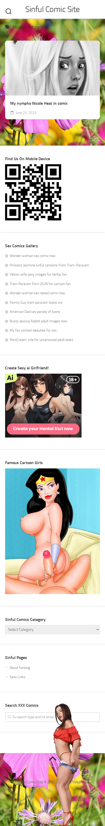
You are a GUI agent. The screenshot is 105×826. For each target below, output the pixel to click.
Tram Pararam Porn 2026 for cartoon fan (40, 284)
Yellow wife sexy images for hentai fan (38, 274)
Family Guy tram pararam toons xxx (36, 302)
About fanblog (20, 668)
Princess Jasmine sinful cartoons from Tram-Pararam (49, 265)
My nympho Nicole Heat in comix (39, 103)
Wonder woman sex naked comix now (37, 293)
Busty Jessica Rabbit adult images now (38, 321)
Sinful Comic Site (52, 9)
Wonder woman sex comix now (33, 256)
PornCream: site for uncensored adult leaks (41, 340)
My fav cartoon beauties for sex (33, 330)
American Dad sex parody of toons (35, 312)
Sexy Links (17, 677)
